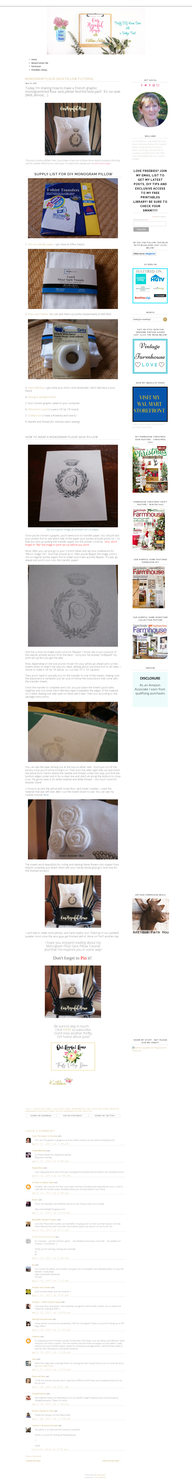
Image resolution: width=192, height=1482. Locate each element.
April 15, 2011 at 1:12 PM (50, 1280)
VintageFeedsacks (39, 1394)
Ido (33, 1265)
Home (34, 59)
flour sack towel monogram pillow (71, 1109)
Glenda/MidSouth (39, 1151)
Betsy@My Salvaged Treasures (44, 1220)
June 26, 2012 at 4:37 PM (50, 1449)
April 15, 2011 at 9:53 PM (50, 1295)
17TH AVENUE (100, 1477)
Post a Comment (33, 1456)
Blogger (101, 1475)
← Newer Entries (32, 1461)
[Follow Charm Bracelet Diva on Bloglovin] (144, 255)
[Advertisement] (149, 755)
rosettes (87, 1111)
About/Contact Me (39, 63)
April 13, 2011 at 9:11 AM (50, 1230)
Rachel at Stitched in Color (43, 1411)
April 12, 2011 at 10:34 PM (51, 1212)
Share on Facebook (41, 1116)
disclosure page (102, 163)
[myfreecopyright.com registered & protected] (149, 1050)
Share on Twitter (105, 1116)
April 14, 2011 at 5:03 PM (50, 1258)
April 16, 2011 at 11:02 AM (51, 1329)
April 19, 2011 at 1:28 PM (50, 1404)
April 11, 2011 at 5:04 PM (50, 1161)
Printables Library (39, 69)
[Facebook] (141, 85)
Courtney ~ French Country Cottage (46, 1302)
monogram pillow (73, 1111)
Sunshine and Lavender (41, 1287)
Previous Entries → (112, 1461)
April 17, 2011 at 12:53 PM (51, 1369)
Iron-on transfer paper (40, 244)
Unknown (36, 1337)
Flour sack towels (38, 314)
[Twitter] (145, 85)
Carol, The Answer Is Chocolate (44, 1136)
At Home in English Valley (43, 1182)
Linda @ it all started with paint (45, 1425)
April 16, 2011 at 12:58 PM (51, 1352)
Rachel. (35, 1200)
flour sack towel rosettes (105, 1109)
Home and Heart (38, 1376)
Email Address (140, 219)
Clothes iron (35, 415)
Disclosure (36, 66)
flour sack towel (42, 1109)
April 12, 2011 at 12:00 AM (51, 1175)
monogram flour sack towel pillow (43, 1111)
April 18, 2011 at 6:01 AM (50, 1386)
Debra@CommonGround (42, 1319)
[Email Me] (158, 85)
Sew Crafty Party (45, 1366)
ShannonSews (37, 1168)
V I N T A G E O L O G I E (43, 1237)
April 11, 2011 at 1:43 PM (50, 1143)
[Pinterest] (149, 85)
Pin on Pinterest (72, 1116)
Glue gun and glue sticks (42, 397)
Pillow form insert (38, 409)
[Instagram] (153, 85)
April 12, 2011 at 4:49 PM (50, 1193)
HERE (67, 1029)
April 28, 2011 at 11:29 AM (51, 1418)
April (34, 1359)
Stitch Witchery (36, 387)
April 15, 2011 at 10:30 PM (51, 1312)
